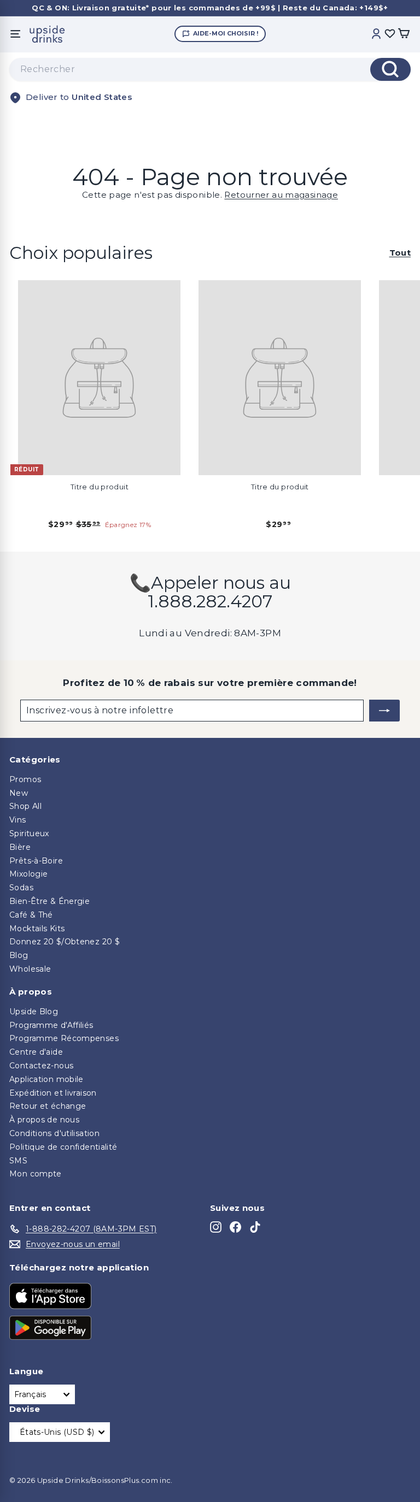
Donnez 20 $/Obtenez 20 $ (64, 942)
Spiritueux (29, 833)
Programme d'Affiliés (51, 1025)
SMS (18, 1161)
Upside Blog (33, 1011)
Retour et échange (47, 1106)
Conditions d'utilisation (54, 1133)
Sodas (21, 887)
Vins (17, 820)
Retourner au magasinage (281, 195)
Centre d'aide (36, 1052)
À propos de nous (44, 1120)
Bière (20, 847)
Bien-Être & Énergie (49, 901)
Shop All (25, 806)
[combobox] (210, 69)
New (18, 793)
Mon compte (35, 1174)
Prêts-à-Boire (36, 861)
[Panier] (403, 34)
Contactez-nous (41, 1066)
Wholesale (30, 969)
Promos (25, 779)
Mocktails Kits (37, 928)
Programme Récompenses (64, 1038)
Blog (18, 955)
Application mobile (46, 1079)
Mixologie (28, 874)
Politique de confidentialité (63, 1147)
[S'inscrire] (384, 711)
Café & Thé (31, 915)
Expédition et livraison (53, 1093)
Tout (400, 253)
